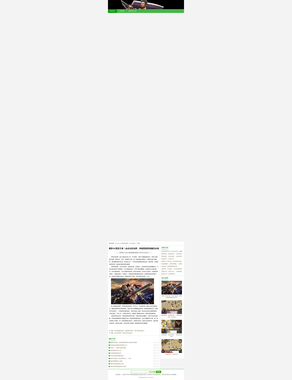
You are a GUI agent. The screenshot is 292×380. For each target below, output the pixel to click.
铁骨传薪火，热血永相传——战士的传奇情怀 (171, 335)
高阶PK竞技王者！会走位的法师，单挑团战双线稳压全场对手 (172, 296)
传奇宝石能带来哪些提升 (117, 355)
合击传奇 (121, 11)
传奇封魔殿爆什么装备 (116, 361)
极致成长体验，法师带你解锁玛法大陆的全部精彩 (123, 342)
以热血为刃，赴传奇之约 (167, 258)
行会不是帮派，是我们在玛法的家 (123, 333)
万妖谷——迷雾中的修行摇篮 (118, 347)
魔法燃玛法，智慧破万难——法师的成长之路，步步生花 (171, 316)
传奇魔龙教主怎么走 (115, 350)
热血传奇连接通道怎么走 (117, 363)
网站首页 (112, 11)
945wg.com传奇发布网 (121, 243)
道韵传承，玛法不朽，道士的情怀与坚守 (171, 261)
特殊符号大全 (132, 11)
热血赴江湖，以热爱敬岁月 (168, 274)
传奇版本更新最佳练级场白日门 (118, 345)
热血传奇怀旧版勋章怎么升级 (118, 366)
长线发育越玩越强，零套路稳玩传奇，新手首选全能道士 (129, 330)
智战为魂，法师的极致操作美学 (169, 266)
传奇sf (148, 276)
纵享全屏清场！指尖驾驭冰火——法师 (120, 358)
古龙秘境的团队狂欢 (115, 353)
